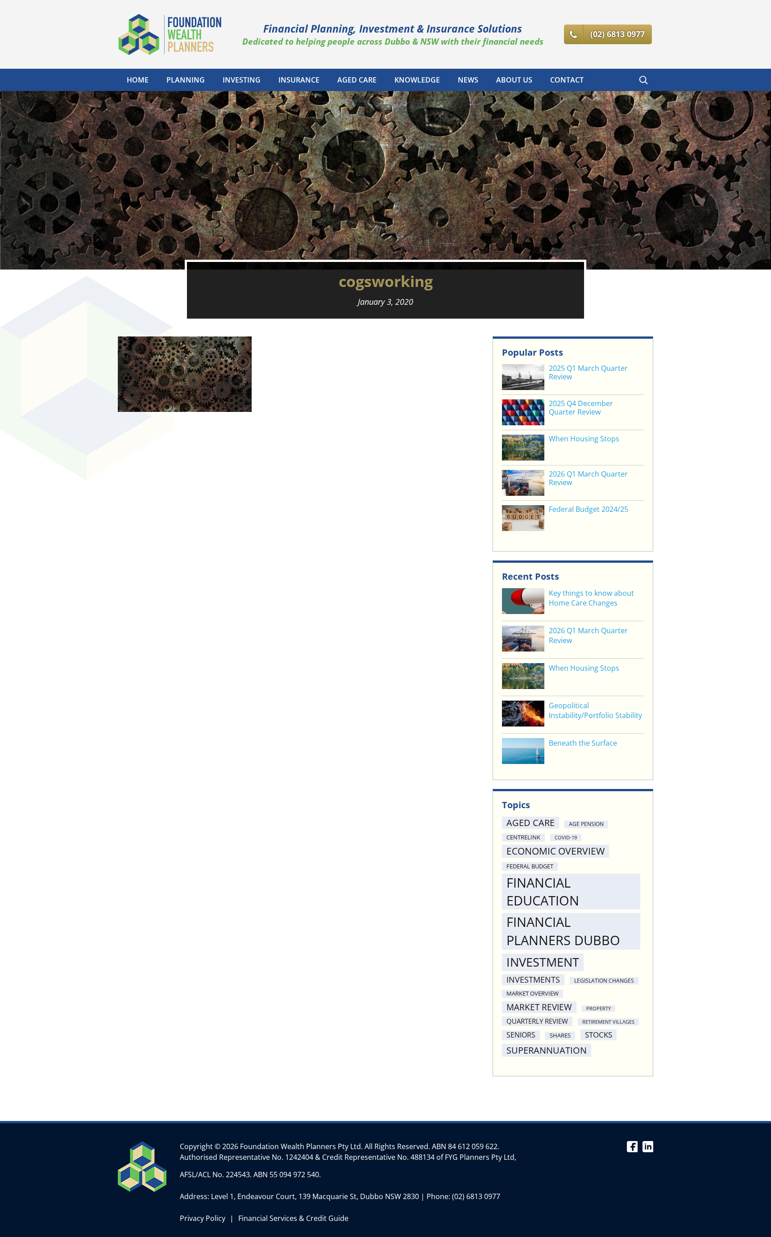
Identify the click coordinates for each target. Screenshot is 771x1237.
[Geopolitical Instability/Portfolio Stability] (523, 715)
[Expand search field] (643, 79)
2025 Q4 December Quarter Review (581, 407)
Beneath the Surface (583, 743)
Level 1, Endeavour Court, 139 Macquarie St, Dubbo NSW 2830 (315, 1196)
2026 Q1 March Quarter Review (588, 478)
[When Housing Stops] (523, 677)
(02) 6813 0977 (476, 1196)
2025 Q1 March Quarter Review (588, 372)
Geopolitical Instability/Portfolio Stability (595, 710)
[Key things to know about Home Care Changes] (523, 602)
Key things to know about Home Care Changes (591, 598)
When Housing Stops (584, 439)
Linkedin (647, 1146)
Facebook (632, 1146)
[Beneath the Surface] (523, 752)
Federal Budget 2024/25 (588, 509)
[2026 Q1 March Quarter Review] (523, 640)
